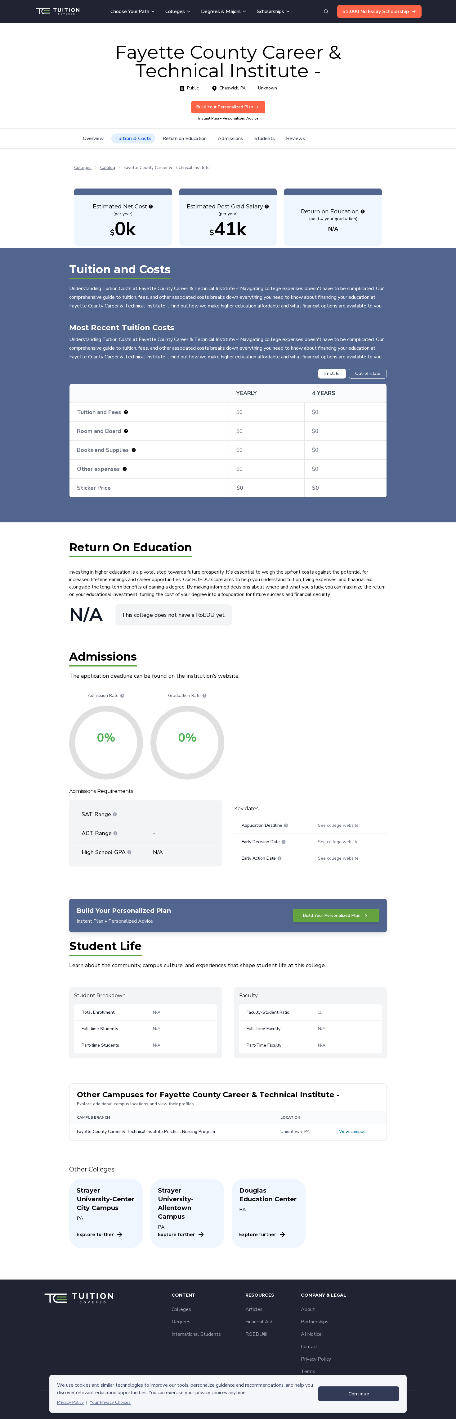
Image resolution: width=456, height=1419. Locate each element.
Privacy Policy (70, 1402)
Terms (308, 1371)
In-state (332, 373)
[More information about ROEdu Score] (362, 211)
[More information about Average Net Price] (150, 206)
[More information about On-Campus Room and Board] (125, 431)
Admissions (230, 138)
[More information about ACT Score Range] (115, 833)
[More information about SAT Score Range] (114, 814)
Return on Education (185, 138)
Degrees (181, 1321)
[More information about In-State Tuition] (125, 412)
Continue (358, 1393)
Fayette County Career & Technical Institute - (168, 168)
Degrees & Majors (221, 11)
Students (264, 138)
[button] (150, 206)
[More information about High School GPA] (129, 852)
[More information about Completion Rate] (204, 695)
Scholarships (270, 11)
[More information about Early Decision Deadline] (283, 841)
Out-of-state (367, 373)
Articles (254, 1309)
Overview (93, 138)
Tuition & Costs (133, 138)
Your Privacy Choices (110, 1402)
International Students (196, 1334)
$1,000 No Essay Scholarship (375, 11)
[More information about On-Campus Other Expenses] (124, 469)
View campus (352, 1132)
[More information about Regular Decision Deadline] (286, 825)
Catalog (107, 168)
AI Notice (311, 1334)
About (308, 1309)
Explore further (95, 1234)
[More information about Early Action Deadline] (279, 858)
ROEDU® (256, 1334)
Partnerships (315, 1321)
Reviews (295, 138)
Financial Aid (258, 1321)
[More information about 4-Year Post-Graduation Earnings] (266, 206)
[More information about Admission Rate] (122, 695)
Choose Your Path (129, 11)
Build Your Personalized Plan (224, 107)
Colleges (175, 11)
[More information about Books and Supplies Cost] (133, 450)
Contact (309, 1346)
